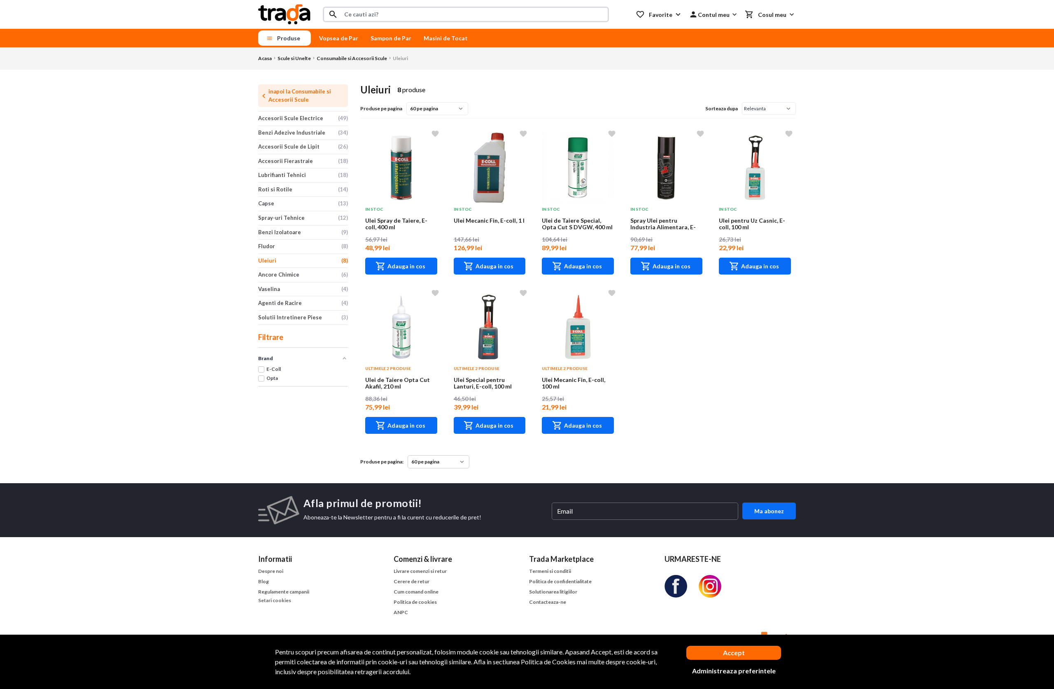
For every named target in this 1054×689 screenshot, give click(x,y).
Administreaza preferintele (734, 671)
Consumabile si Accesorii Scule (352, 58)
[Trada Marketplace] (284, 14)
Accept (734, 652)
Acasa (265, 58)
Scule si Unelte (294, 58)
